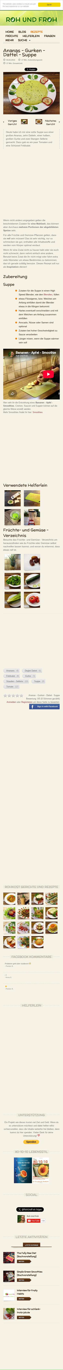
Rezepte (37, 32)
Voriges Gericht (12, 122)
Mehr (9, 40)
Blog (22, 32)
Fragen (49, 36)
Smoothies (38, 412)
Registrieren (26, 702)
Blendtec (48, 294)
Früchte (11, 36)
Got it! (49, 4)
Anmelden (11, 702)
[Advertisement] (31, 183)
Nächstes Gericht (50, 122)
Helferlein (31, 36)
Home (9, 32)
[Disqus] (31, 758)
